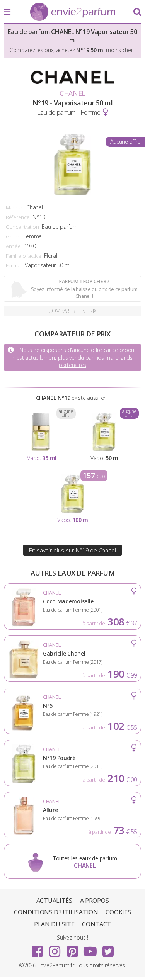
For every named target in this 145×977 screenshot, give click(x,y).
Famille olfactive (23, 255)
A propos (94, 900)
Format (14, 265)
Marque (14, 207)
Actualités (54, 900)
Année (13, 246)
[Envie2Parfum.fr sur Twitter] (107, 948)
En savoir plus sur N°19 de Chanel (72, 550)
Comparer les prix (72, 310)
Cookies (118, 912)
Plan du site (54, 924)
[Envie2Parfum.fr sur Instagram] (54, 948)
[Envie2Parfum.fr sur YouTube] (90, 948)
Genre (13, 236)
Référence (17, 217)
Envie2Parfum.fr (72, 12)
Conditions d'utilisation (56, 912)
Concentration (22, 226)
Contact (96, 924)
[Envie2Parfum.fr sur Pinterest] (72, 948)
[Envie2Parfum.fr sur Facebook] (37, 948)
